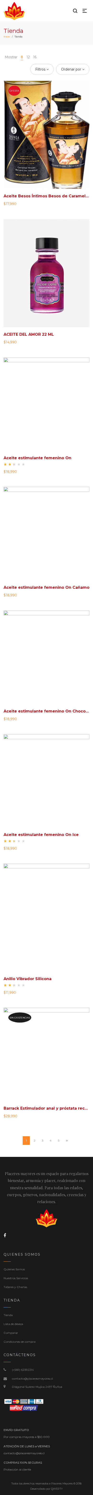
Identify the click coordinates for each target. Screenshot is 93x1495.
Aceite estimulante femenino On (37, 458)
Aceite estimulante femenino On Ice (41, 834)
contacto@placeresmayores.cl (32, 1378)
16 (34, 57)
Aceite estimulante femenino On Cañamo (46, 587)
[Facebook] (5, 1235)
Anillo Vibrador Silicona (28, 979)
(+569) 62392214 (23, 1369)
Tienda (8, 1315)
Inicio (7, 36)
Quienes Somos (14, 1269)
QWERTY (57, 1488)
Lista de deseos (13, 1324)
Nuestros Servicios (16, 1278)
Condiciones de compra (20, 1341)
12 (28, 57)
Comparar (11, 1333)
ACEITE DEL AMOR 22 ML (29, 334)
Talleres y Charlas (15, 1287)
